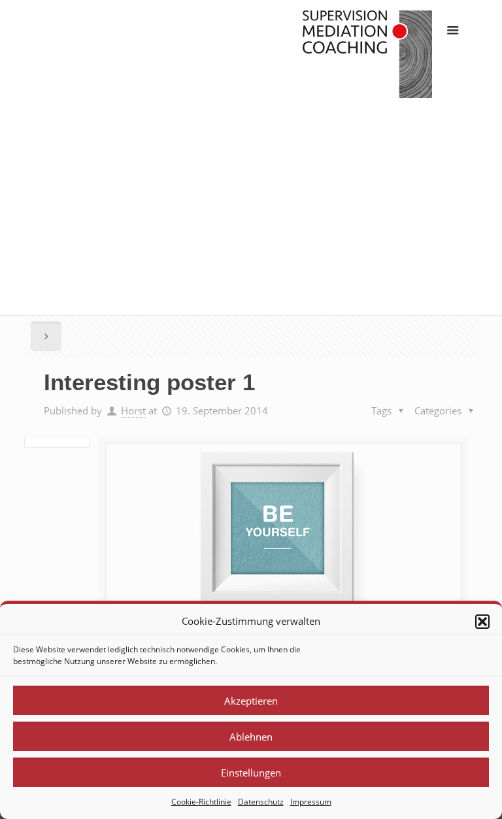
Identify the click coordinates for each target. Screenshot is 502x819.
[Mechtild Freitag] (367, 55)
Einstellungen (251, 772)
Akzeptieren (251, 700)
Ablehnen (251, 736)
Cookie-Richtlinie (201, 801)
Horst (133, 410)
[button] (482, 621)
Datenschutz (261, 801)
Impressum (310, 801)
